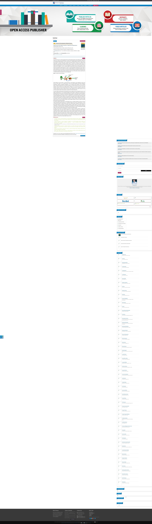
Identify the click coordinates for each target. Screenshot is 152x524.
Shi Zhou (123, 286)
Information (65, 5)
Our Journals (91, 512)
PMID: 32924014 (120, 156)
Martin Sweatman (124, 338)
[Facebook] (97, 0)
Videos (82, 5)
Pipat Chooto (124, 302)
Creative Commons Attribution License (80, 133)
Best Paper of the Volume (122, 223)
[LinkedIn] (96, 0)
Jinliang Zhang (124, 382)
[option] (134, 185)
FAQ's (88, 0)
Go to (83, 58)
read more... (57, 516)
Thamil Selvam (124, 270)
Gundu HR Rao (124, 398)
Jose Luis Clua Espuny (125, 374)
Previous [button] (116, 185)
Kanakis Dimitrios (124, 370)
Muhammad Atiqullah (125, 322)
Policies (85, 5)
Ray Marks (123, 294)
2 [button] (124, 206)
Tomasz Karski (124, 266)
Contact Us (89, 5)
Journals (70, 5)
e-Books (78, 5)
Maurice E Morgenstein (125, 334)
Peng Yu (123, 306)
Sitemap (91, 0)
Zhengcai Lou (124, 254)
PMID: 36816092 (120, 146)
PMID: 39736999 (120, 143)
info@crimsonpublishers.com (81, 516)
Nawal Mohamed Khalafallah (126, 310)
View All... (150, 206)
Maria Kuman (124, 342)
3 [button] (125, 206)
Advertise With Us (121, 228)
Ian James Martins (134, 185)
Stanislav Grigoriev (124, 282)
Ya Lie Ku (123, 258)
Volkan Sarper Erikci (124, 262)
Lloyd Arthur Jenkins (125, 358)
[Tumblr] (95, 0)
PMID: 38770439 (120, 149)
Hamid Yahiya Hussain (125, 394)
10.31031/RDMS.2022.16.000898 (58, 54)
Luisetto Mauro (124, 354)
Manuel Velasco (124, 346)
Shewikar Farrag (124, 290)
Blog (89, 0)
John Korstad (124, 378)
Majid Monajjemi (124, 350)
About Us (61, 5)
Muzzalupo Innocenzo (125, 318)
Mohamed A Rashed (124, 330)
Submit (119, 172)
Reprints (74, 5)
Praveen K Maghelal (125, 298)
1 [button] (123, 206)
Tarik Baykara (124, 274)
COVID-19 (96, 5)
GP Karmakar (124, 402)
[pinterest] (93, 0)
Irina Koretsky (124, 386)
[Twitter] (94, 0)
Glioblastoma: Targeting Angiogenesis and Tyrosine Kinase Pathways (126, 155)
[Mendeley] (98, 0)
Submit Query (83, 135)
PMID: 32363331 (120, 159)
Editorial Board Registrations (120, 220)
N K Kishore (123, 314)
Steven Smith (124, 278)
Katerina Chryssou (124, 366)
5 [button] (128, 206)
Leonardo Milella (124, 362)
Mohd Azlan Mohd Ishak (125, 326)
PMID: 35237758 (120, 153)
